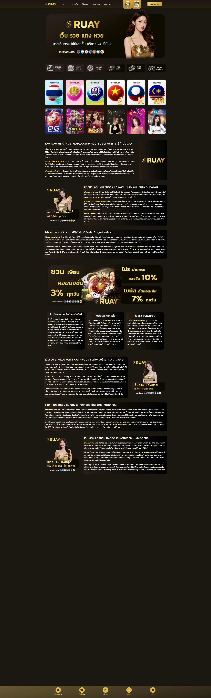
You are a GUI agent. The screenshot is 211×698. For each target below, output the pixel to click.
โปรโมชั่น (85, 4)
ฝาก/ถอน (96, 4)
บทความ (107, 4)
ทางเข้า (75, 4)
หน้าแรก (65, 4)
